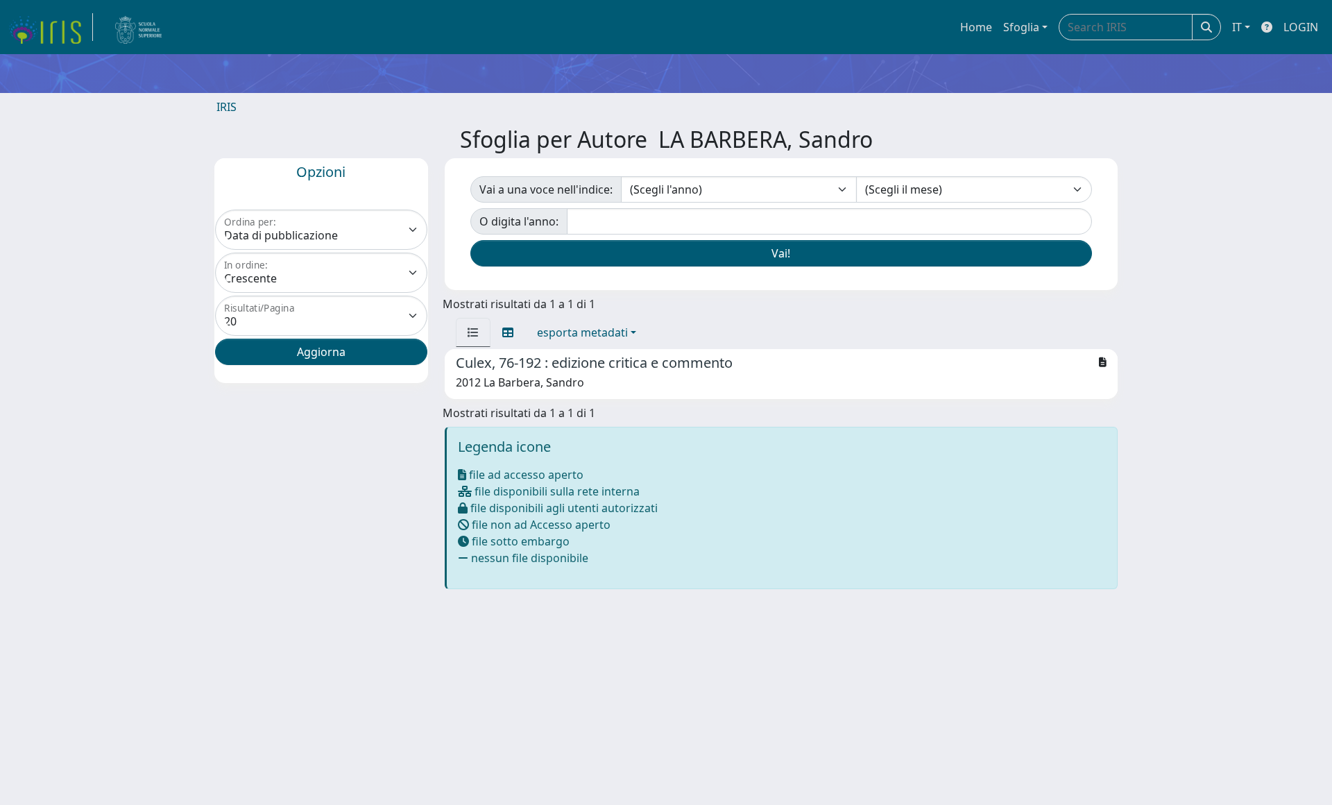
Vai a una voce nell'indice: (546, 189)
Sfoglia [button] (1021, 27)
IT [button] (1237, 27)
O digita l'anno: (518, 221)
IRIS (226, 107)
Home (976, 27)
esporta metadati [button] (582, 332)
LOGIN (1300, 27)
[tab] (473, 332)
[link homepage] (50, 27)
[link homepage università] (138, 27)
